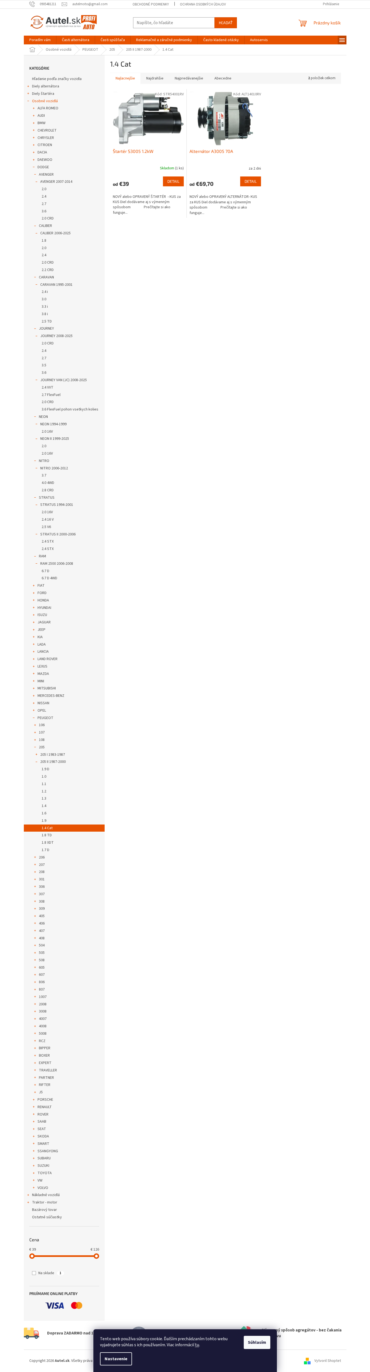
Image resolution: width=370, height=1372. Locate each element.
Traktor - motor (44, 1202)
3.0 (44, 299)
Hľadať (226, 22)
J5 (41, 1092)
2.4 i (45, 292)
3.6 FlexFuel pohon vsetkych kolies (70, 409)
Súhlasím (257, 1342)
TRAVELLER (48, 1070)
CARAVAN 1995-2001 (56, 284)
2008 (43, 1004)
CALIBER (45, 226)
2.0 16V (47, 431)
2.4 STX (48, 541)
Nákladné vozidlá (46, 1195)
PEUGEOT (45, 718)
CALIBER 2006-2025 (55, 233)
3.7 (44, 475)
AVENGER (46, 174)
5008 (43, 1033)
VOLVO (43, 1188)
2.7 (44, 204)
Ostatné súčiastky (47, 1217)
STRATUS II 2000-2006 (58, 534)
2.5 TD (47, 321)
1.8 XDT (48, 842)
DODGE (43, 167)
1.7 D (45, 850)
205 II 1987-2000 (53, 762)
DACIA (42, 152)
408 (42, 938)
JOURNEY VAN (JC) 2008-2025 (63, 380)
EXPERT (45, 1063)
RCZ (42, 1041)
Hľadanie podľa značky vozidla (57, 79)
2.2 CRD (48, 270)
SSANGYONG (48, 1151)
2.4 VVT (47, 387)
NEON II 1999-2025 (54, 438)
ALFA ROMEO (48, 108)
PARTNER (46, 1077)
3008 (43, 1011)
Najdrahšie (155, 78)
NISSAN (43, 703)
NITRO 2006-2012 (54, 468)
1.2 (44, 791)
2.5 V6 (46, 527)
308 (42, 901)
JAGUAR (44, 622)
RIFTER (44, 1085)
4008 (43, 1026)
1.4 (44, 806)
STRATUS (47, 497)
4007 (43, 1019)
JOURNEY (46, 328)
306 (42, 886)
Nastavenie (116, 1359)
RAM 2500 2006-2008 (56, 563)
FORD (42, 593)
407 (42, 931)
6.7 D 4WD (49, 578)
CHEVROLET (47, 130)
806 (42, 982)
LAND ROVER (48, 659)
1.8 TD (47, 835)
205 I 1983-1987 (52, 754)
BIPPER (44, 1048)
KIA (40, 637)
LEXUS (42, 666)
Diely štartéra (43, 93)
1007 (43, 997)
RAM (42, 556)
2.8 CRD (48, 490)
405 (42, 916)
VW (40, 1180)
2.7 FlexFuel (51, 395)
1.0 (44, 776)
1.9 (44, 820)
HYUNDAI (44, 608)
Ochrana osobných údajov (203, 4)
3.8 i (45, 314)
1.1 (44, 784)
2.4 (44, 196)
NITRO (44, 461)
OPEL (42, 710)
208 (42, 872)
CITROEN (45, 145)
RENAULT (45, 1107)
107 (42, 732)
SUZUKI (43, 1165)
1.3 (44, 798)
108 (42, 740)
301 (42, 879)
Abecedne (222, 78)
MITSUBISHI (47, 688)
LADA (42, 644)
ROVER (43, 1114)
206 (42, 857)
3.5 (44, 365)
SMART (43, 1143)
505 (42, 952)
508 (42, 960)
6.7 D (45, 571)
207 (42, 865)
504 (42, 945)
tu (197, 1345)
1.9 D (45, 769)
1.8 (44, 240)
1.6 (44, 813)
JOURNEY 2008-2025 (56, 336)
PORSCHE (45, 1099)
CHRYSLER (46, 138)
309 (42, 908)
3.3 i (45, 306)
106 (42, 725)
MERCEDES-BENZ (51, 695)
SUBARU (44, 1158)
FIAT (41, 585)
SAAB (42, 1121)
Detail (173, 181)
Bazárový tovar (44, 1210)
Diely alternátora (45, 86)
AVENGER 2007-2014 (56, 181)
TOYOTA (45, 1173)
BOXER (44, 1055)
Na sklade (49, 1273)
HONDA (43, 600)
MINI (41, 681)
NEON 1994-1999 (53, 424)
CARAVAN (46, 277)
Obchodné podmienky (151, 4)
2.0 (44, 189)
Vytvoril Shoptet (327, 1361)
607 (42, 974)
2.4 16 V (48, 519)
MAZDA (43, 674)
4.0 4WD (48, 483)
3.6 (44, 211)
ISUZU (42, 615)
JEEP (41, 629)
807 (42, 989)
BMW (41, 123)
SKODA (43, 1136)
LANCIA (43, 651)
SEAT (42, 1129)
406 (42, 923)
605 (42, 967)
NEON (43, 417)
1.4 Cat (47, 828)
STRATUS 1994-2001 (56, 504)
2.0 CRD (48, 218)
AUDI (41, 115)
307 (42, 894)
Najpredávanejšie (189, 78)
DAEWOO (45, 159)
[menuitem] (40, 40)
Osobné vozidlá (45, 101)
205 (42, 747)
